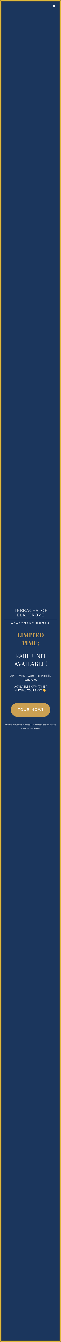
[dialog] (30, 671)
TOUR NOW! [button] (30, 709)
